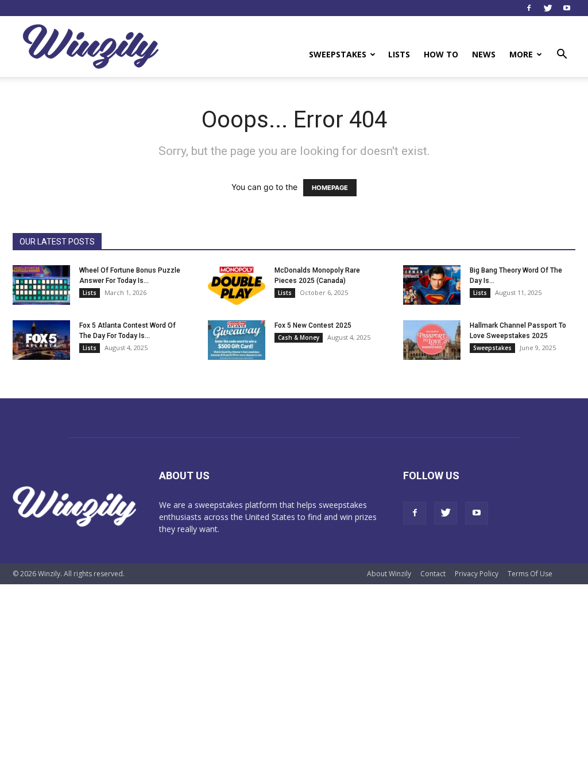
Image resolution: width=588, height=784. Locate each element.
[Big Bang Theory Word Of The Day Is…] (432, 285)
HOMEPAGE (330, 188)
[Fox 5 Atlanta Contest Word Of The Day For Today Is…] (41, 340)
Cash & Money (298, 337)
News (484, 54)
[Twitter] (547, 8)
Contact (433, 574)
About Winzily (389, 574)
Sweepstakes (337, 54)
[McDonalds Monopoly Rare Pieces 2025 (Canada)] (236, 285)
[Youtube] (566, 8)
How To (441, 54)
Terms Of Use (530, 574)
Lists (399, 54)
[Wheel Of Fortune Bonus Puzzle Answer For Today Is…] (41, 285)
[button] (561, 55)
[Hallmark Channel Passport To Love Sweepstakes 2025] (432, 340)
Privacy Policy (476, 574)
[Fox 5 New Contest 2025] (236, 340)
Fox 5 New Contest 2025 (312, 325)
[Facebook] (528, 8)
